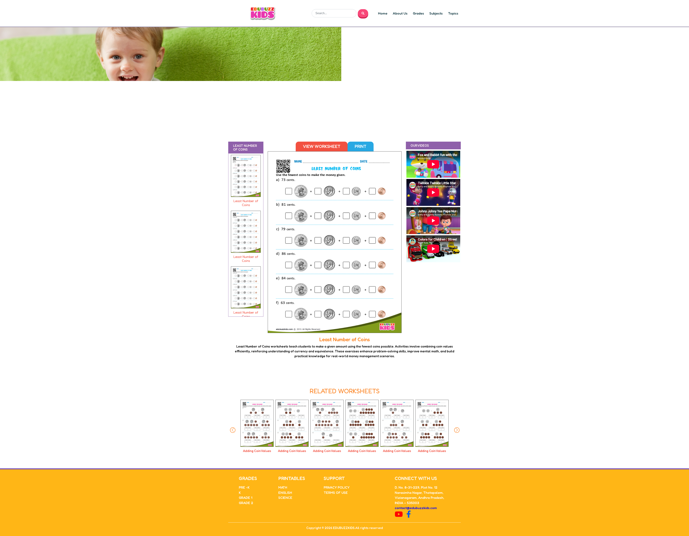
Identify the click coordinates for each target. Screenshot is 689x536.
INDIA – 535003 (407, 503)
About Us (400, 13)
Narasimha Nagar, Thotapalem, (419, 492)
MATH (282, 487)
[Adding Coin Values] (257, 423)
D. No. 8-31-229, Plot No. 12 (416, 487)
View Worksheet (321, 146)
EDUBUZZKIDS (344, 528)
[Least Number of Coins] (246, 176)
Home (382, 13)
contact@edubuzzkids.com (416, 508)
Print (360, 146)
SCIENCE (285, 497)
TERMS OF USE (336, 492)
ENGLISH (285, 492)
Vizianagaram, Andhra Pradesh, (419, 497)
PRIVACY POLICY (337, 487)
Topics (453, 13)
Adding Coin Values (257, 451)
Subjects (436, 13)
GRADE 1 (245, 497)
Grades (418, 13)
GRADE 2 (246, 503)
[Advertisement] (344, 108)
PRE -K (244, 487)
